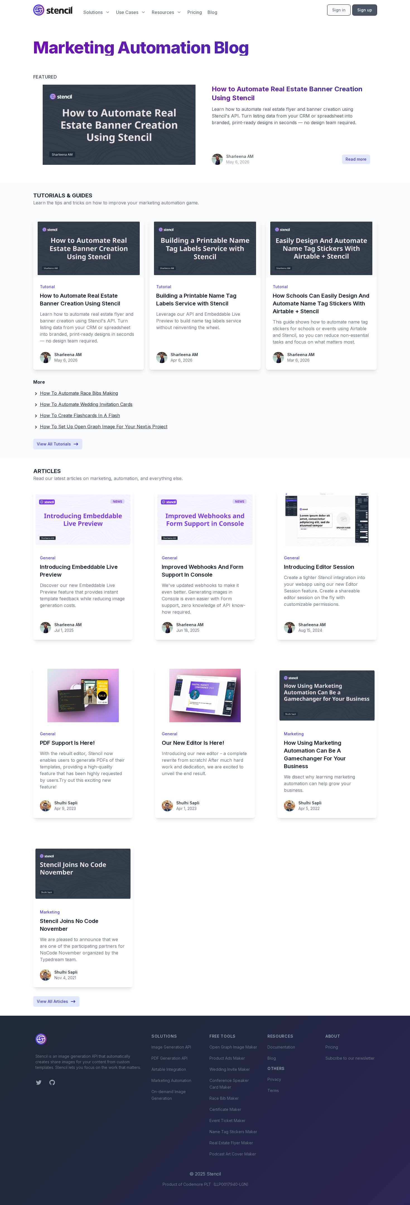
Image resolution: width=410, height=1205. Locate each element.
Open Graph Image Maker (233, 1047)
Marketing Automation (171, 1080)
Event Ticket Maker (227, 1120)
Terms (273, 1090)
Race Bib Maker (224, 1098)
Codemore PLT (197, 1184)
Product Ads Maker (227, 1058)
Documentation (281, 1047)
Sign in (339, 10)
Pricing (194, 12)
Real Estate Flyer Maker (231, 1142)
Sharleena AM (240, 156)
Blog (212, 12)
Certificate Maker (225, 1109)
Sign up (364, 10)
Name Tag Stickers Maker (233, 1131)
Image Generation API (171, 1047)
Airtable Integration (168, 1069)
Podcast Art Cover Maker (232, 1154)
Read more (356, 159)
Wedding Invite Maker (229, 1069)
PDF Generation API (169, 1058)
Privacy (274, 1079)
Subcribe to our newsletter (350, 1058)
